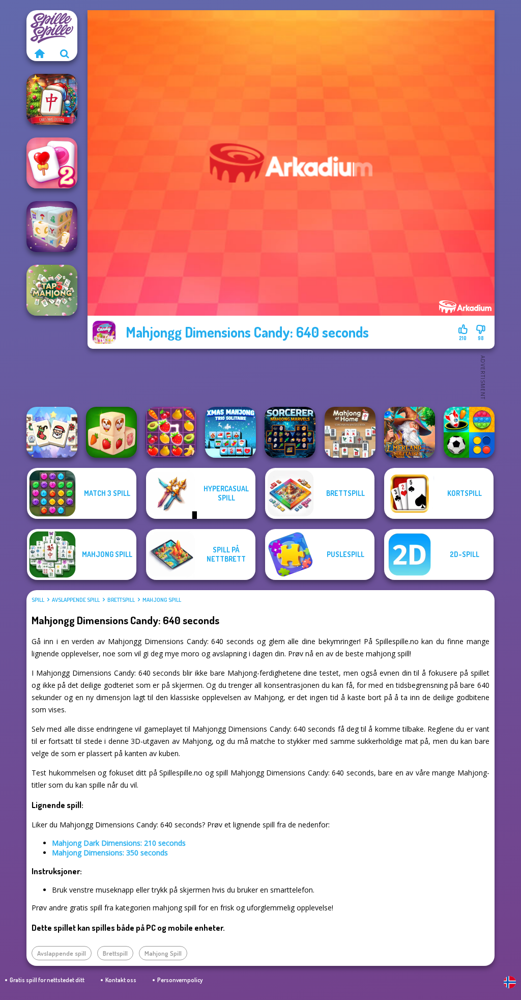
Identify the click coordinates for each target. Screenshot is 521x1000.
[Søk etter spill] (64, 53)
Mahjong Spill (161, 599)
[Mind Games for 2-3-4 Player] (469, 432)
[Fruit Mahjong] (171, 432)
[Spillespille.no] (39, 53)
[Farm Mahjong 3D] (111, 432)
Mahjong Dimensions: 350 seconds (110, 852)
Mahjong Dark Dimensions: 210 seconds (119, 843)
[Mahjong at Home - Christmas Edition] (51, 99)
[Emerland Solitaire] (409, 432)
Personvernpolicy (179, 980)
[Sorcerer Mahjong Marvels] (290, 432)
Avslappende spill (76, 599)
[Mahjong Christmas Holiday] (51, 432)
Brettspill (121, 599)
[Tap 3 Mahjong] (51, 290)
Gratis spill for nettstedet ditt (47, 980)
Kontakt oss (120, 980)
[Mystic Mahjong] (51, 226)
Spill (38, 599)
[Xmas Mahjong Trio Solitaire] (230, 432)
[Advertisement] (291, 377)
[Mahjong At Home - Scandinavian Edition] (350, 432)
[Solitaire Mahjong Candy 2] (51, 162)
